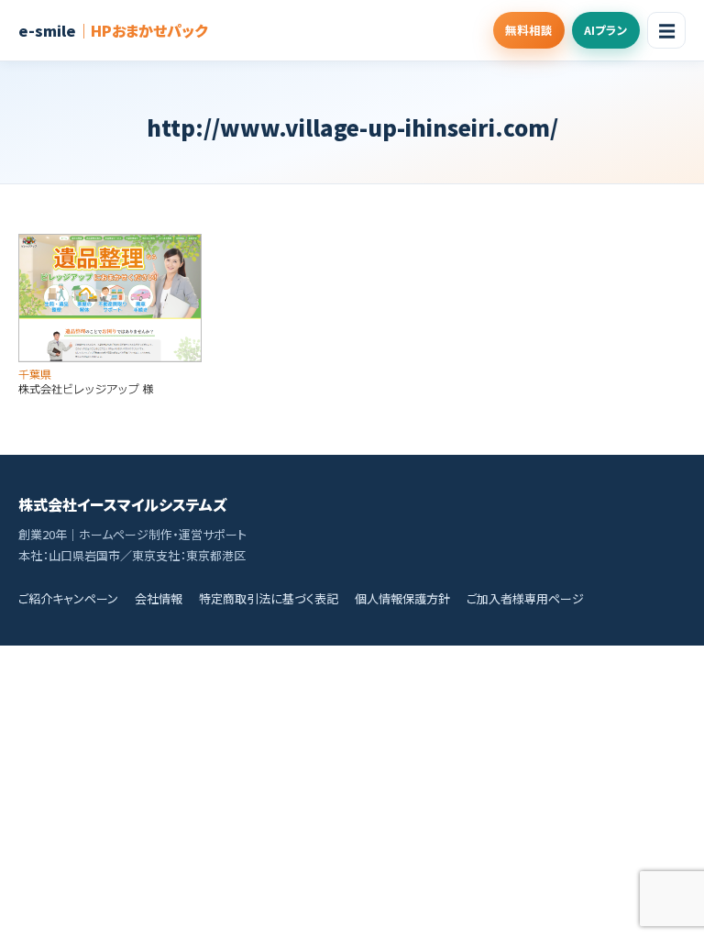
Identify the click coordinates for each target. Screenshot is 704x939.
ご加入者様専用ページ (525, 598)
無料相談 (529, 30)
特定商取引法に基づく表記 (268, 598)
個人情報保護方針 (402, 598)
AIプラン (606, 30)
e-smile (112, 30)
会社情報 (158, 598)
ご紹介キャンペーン (68, 598)
